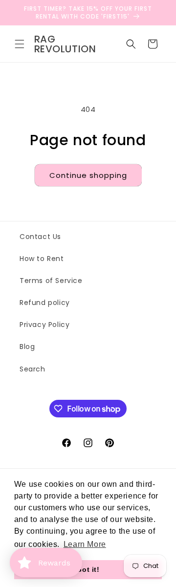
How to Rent (42, 258)
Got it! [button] (87, 569)
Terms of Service (51, 280)
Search (32, 369)
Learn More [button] (85, 544)
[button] (19, 44)
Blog (27, 346)
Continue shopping (88, 175)
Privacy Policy (44, 324)
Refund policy (45, 302)
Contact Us (40, 236)
